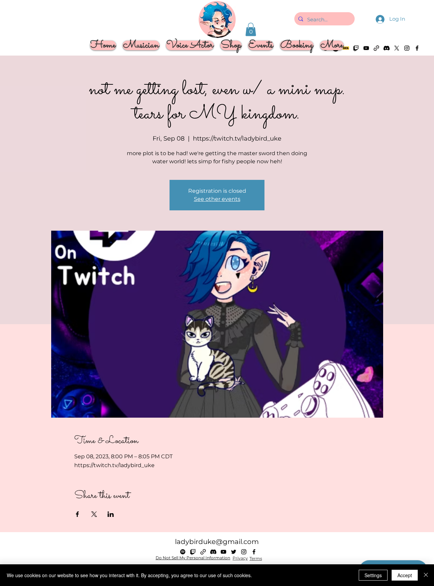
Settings (373, 575)
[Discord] (386, 48)
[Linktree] (376, 48)
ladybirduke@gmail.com (217, 542)
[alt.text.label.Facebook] (417, 48)
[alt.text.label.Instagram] (406, 48)
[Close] (426, 575)
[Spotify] (182, 551)
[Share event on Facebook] (77, 514)
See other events (217, 199)
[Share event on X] (94, 514)
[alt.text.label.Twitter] (396, 48)
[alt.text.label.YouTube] (223, 551)
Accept (404, 575)
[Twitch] (193, 551)
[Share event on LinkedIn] (110, 514)
